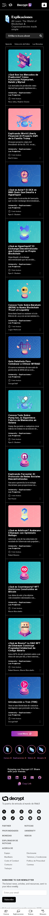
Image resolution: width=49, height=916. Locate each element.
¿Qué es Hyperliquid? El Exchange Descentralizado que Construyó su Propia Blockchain (23, 250)
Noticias (28, 826)
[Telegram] (39, 818)
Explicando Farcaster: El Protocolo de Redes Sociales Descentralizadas (24, 476)
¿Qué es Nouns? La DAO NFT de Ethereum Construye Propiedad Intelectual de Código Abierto (24, 647)
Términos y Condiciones (37, 857)
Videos (27, 836)
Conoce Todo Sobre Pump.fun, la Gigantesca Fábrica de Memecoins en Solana (22, 419)
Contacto (8, 864)
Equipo (7, 853)
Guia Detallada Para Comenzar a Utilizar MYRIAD (24, 362)
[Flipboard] (30, 818)
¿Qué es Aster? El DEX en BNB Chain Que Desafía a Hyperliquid (22, 192)
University (29, 831)
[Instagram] (13, 812)
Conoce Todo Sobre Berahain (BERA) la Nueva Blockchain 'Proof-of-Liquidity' (24, 307)
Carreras (30, 864)
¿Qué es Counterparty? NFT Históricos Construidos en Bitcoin (23, 589)
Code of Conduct (11, 861)
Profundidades (10, 831)
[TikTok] (13, 818)
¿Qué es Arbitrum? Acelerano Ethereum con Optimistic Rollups (24, 533)
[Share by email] (32, 777)
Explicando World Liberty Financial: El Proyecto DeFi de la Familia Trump (23, 136)
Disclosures (31, 853)
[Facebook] (39, 812)
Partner (6, 826)
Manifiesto (8, 857)
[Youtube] (21, 818)
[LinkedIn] (30, 812)
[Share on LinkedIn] (17, 777)
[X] (4, 812)
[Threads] (21, 812)
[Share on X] (9, 777)
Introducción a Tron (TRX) (22, 702)
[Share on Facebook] (39, 777)
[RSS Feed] (4, 818)
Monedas (7, 836)
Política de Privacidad (36, 861)
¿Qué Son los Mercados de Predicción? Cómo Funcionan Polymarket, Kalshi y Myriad (23, 78)
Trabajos (8, 868)
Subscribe (9, 899)
